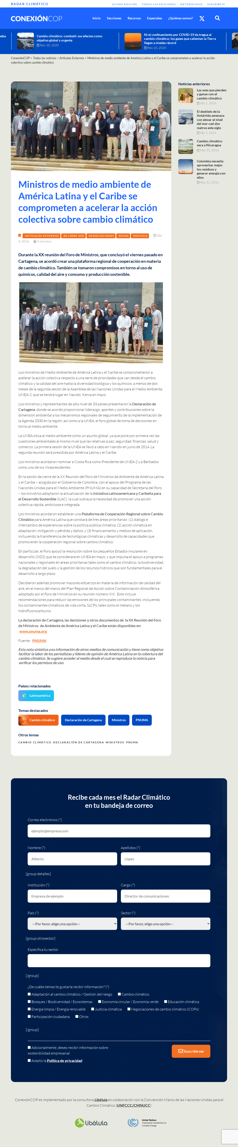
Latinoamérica (40, 695)
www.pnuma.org (33, 631)
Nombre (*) (36, 847)
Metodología (191, 4)
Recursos (134, 18)
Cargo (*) (128, 885)
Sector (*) (128, 913)
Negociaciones (101, 235)
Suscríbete (216, 4)
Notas (124, 235)
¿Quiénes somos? (180, 18)
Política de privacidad (64, 1060)
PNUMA (39, 640)
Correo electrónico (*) (45, 819)
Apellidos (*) (130, 847)
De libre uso (74, 235)
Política (140, 235)
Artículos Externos (42, 235)
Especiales (154, 18)
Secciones (114, 18)
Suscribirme (193, 1051)
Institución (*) (39, 885)
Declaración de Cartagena (83, 720)
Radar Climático (29, 4)
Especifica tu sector (43, 949)
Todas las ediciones (159, 4)
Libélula (101, 1099)
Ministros (119, 720)
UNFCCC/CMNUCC (133, 1105)
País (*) (33, 913)
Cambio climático (42, 720)
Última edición (124, 4)
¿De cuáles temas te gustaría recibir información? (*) (68, 986)
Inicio (97, 18)
